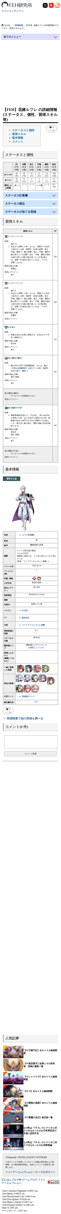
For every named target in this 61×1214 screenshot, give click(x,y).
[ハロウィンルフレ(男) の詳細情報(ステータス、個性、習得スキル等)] (43, 678)
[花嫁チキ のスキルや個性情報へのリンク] (45, 668)
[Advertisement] (30, 75)
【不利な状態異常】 (19, 368)
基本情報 (17, 137)
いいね (51, 128)
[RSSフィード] (57, 5)
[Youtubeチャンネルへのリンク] (51, 5)
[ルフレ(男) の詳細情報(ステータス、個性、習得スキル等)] (19, 678)
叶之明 (25, 610)
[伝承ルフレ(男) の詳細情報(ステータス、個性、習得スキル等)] (19, 688)
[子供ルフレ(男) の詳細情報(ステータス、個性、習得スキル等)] (35, 688)
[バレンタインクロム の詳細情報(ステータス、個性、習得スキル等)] (51, 680)
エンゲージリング (15, 283)
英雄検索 (19, 25)
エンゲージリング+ (16, 236)
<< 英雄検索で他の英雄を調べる (23, 718)
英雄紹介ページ (28, 696)
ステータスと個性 (23, 130)
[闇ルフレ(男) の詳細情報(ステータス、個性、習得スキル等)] (35, 678)
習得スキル (19, 134)
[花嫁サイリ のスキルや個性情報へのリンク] (29, 668)
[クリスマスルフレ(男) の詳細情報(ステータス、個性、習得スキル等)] (27, 678)
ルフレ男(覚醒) (28, 535)
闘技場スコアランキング (36, 645)
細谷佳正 (25, 618)
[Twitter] (45, 5)
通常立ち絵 (12, 478)
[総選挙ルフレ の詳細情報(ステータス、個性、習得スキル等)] (27, 688)
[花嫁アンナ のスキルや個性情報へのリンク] (21, 668)
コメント (17, 141)
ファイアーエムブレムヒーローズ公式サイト (30, 1172)
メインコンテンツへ (12, 11)
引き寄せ (11, 327)
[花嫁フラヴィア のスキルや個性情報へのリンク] (37, 668)
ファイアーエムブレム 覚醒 (33, 625)
